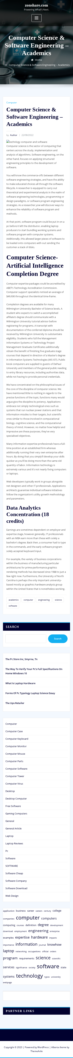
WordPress (43, 1047)
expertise (22, 937)
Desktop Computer (16, 798)
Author (11, 135)
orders (53, 951)
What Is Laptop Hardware (20, 683)
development (56, 925)
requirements (26, 958)
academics (14, 599)
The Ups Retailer (14, 703)
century (47, 910)
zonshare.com (36, 5)
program (10, 958)
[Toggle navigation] (36, 18)
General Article (13, 828)
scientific (56, 958)
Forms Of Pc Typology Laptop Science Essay (30, 693)
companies (8, 918)
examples (8, 937)
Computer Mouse (15, 753)
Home (38, 59)
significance (21, 967)
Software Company (16, 880)
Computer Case (14, 731)
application (8, 910)
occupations (34, 951)
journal (42, 945)
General (9, 821)
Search (12, 627)
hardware (39, 937)
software (13, 605)
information (26, 944)
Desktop (10, 791)
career (30, 910)
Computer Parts (14, 761)
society (32, 967)
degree (43, 924)
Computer (11, 102)
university (56, 976)
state (63, 967)
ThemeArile (37, 1051)
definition (30, 925)
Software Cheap (14, 873)
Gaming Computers (16, 813)
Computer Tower (14, 776)
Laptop (9, 836)
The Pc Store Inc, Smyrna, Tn (21, 659)
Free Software (13, 806)
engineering (44, 599)
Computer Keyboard (16, 738)
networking (21, 951)
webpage (7, 982)
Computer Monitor (16, 746)
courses (20, 925)
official (45, 951)
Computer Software (16, 768)
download (8, 931)
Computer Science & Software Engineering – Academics (39, 65)
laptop (8, 950)
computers (49, 918)
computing (9, 925)
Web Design (12, 895)
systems (9, 976)
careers (39, 911)
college (57, 910)
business (21, 910)
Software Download (16, 888)
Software (10, 858)
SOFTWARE (11, 866)
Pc (6, 851)
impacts (53, 937)
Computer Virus (14, 783)
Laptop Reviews (14, 843)
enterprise (55, 931)
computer (28, 599)
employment (20, 931)
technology (29, 975)
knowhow (54, 944)
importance (8, 944)
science (58, 599)
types (47, 976)
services (8, 967)
